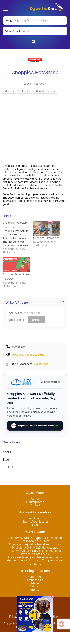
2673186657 (18, 347)
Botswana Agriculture (35, 541)
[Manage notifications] (61, 624)
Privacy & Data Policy (35, 554)
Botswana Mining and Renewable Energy (35, 557)
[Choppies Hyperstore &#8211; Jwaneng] (18, 237)
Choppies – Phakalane (46, 238)
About (7, 452)
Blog (6, 459)
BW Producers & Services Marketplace (35, 550)
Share (11, 91)
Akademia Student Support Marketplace (35, 538)
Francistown (35, 580)
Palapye (35, 586)
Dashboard (35, 518)
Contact (8, 467)
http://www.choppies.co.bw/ (29, 354)
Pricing (35, 524)
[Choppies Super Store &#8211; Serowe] (16, 264)
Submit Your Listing (35, 521)
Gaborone (35, 577)
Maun (35, 583)
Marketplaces (35, 502)
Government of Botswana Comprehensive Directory (35, 562)
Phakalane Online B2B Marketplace (35, 547)
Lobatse (35, 589)
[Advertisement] (35, 129)
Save (26, 91)
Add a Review (46, 91)
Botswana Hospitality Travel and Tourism (35, 544)
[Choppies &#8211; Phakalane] (46, 228)
